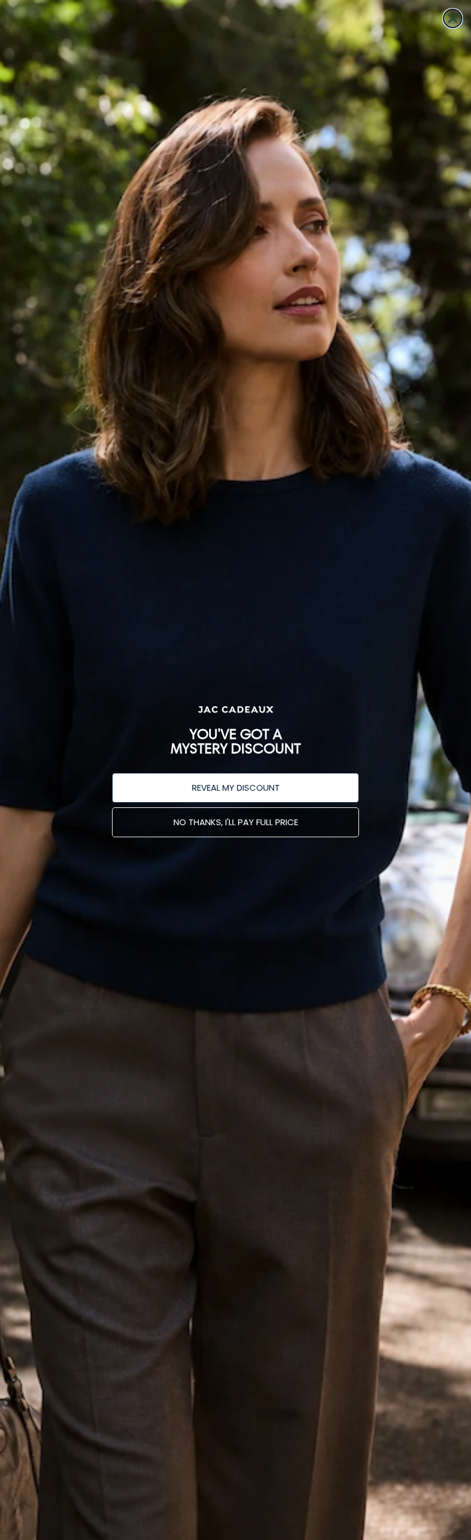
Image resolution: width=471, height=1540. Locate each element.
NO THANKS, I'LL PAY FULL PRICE (235, 822)
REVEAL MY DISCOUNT (236, 787)
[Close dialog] (452, 18)
